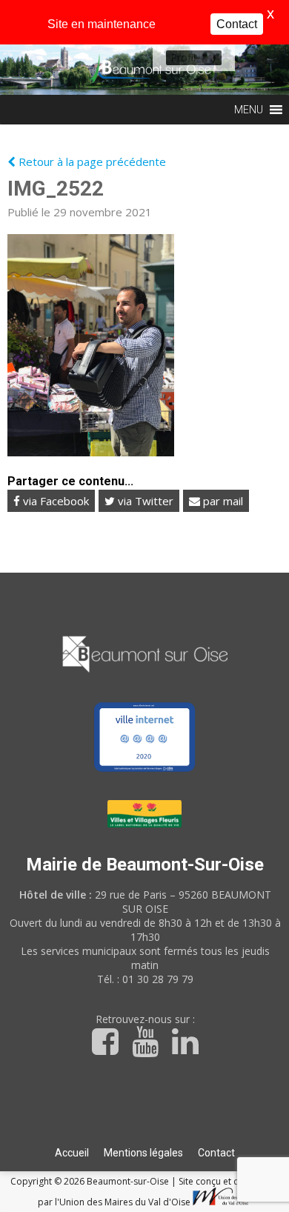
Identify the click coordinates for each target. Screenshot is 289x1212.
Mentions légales (143, 1153)
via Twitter (144, 500)
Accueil (72, 1153)
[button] (183, 57)
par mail (221, 500)
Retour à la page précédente (91, 161)
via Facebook (54, 500)
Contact (216, 1153)
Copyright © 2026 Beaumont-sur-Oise (90, 1181)
